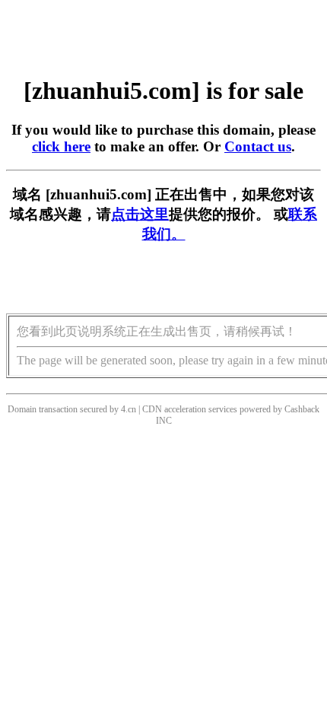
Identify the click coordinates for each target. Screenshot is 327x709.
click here (61, 146)
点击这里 (140, 214)
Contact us (257, 146)
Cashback (301, 409)
